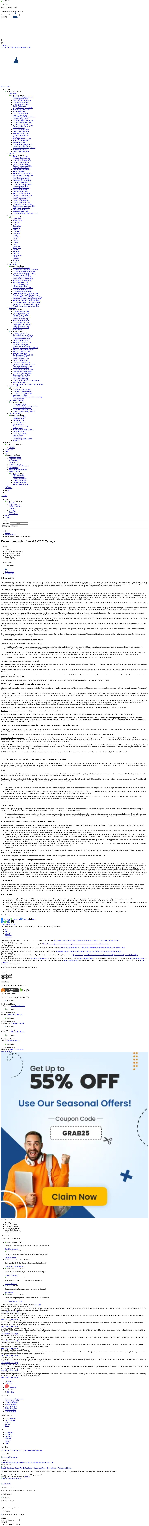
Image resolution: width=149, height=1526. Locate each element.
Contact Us (18, 1468)
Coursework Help (10, 1410)
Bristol (7, 1442)
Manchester (8, 1434)
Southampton (9, 1432)
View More (37, 1304)
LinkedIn (26, 919)
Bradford (8, 1438)
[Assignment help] (74, 84)
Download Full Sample (8, 924)
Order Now (5, 982)
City (2, 1429)
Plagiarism (10, 1381)
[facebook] (2, 922)
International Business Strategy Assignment (27, 299)
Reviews (27, 1477)
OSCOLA (8, 935)
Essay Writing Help (11, 1404)
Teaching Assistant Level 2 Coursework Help (27, 397)
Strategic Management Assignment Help (26, 300)
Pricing (9, 1383)
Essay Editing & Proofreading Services (25, 406)
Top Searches (5, 1395)
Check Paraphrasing (11, 1249)
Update (4, 1522)
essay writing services (137, 958)
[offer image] (74, 1217)
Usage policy (62, 1468)
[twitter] (12, 922)
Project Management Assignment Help (25, 293)
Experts (7, 1424)
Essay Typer (9, 1292)
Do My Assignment (11, 1402)
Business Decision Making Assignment (25, 269)
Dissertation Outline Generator (14, 1266)
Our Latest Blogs (10, 1418)
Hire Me (22, 1006)
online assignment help (85, 958)
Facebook (6, 919)
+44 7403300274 (6, 1450)
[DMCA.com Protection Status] (11, 1478)
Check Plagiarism (10, 1258)
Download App (6, 1454)
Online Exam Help (11, 1408)
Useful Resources (6, 1415)
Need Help (4, 1447)
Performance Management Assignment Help (27, 302)
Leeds (7, 1443)
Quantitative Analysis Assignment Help (25, 295)
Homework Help (10, 1411)
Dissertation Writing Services (14, 1399)
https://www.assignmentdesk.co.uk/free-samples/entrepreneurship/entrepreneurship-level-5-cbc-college (86, 940)
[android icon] (13, 1457)
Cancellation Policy (40, 1468)
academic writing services (39, 958)
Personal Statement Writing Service (24, 148)
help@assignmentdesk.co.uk (33, 1450)
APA (6, 929)
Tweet (34, 919)
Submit (4, 17)
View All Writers (6, 1051)
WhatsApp (16, 919)
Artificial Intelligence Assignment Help (25, 213)
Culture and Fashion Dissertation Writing (26, 380)
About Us (8, 1422)
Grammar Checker (11, 1284)
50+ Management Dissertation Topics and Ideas (28, 384)
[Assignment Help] (74, 38)
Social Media (5, 1461)
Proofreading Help (11, 1406)
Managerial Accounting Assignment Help (26, 304)
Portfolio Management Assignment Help (26, 306)
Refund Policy (27, 1468)
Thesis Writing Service (12, 1401)
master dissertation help (70, 960)
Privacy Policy (51, 1468)
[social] (6, 1462)
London (7, 1440)
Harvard (7, 933)
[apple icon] (5, 1457)
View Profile (15, 1006)
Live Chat (10, 1392)
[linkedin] (9, 922)
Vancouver (8, 937)
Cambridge (8, 1436)
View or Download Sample (9, 1312)
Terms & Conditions (7, 1468)
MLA (7, 931)
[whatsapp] (5, 922)
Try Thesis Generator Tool (13, 1301)
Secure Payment (6, 1464)
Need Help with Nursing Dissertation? (25, 348)
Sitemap (69, 1468)
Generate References (11, 1275)
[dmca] (24, 990)
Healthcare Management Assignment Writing (27, 297)
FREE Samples (10, 1420)
